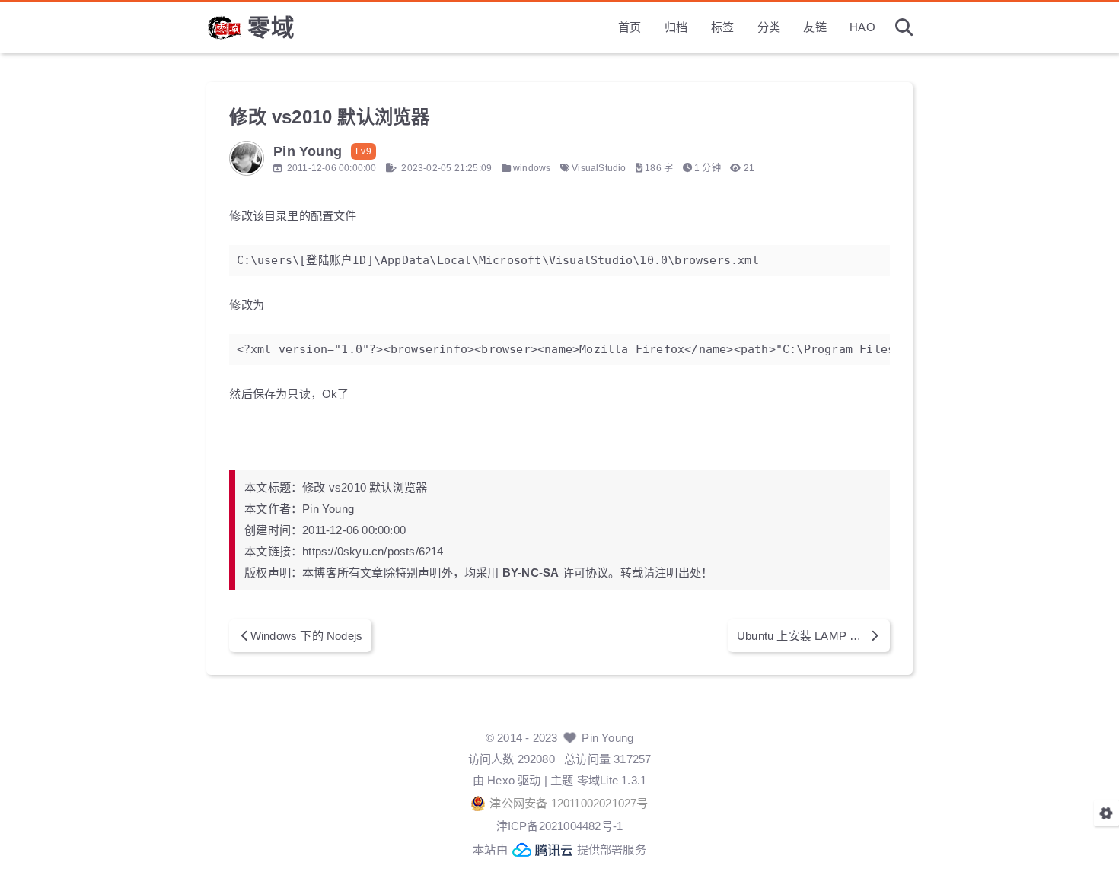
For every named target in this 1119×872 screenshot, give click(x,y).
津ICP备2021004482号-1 (559, 825)
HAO (862, 27)
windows (531, 168)
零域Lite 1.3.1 (611, 780)
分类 (768, 27)
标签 (722, 27)
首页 (629, 27)
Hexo (501, 780)
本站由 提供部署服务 (559, 849)
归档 (676, 27)
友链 (814, 27)
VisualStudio (599, 168)
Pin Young (607, 737)
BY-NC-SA (531, 572)
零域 (271, 27)
